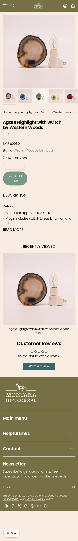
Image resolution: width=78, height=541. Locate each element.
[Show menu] (4, 6)
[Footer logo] (21, 394)
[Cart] (73, 6)
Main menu (15, 418)
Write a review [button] (39, 366)
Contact (12, 449)
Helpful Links (16, 433)
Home (7, 112)
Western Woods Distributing (35, 150)
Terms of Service (35, 499)
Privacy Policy (11, 499)
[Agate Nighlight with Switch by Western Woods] (39, 289)
